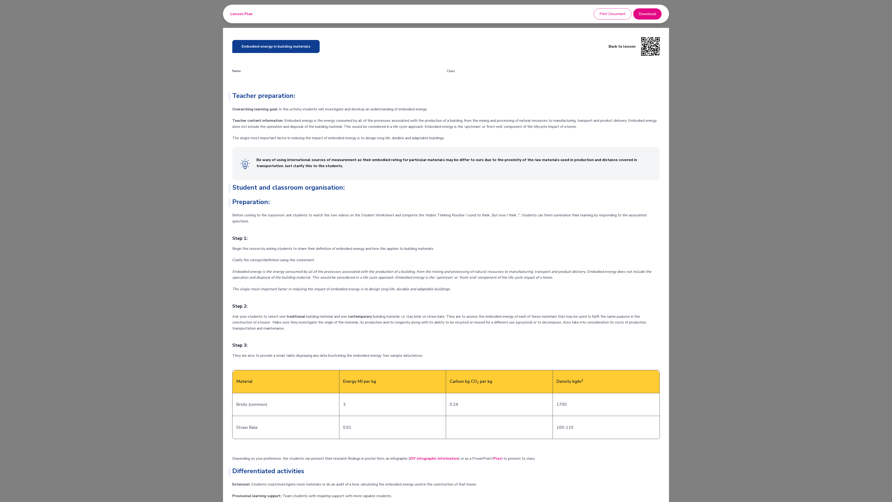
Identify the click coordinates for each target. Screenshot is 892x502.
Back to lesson (622, 46)
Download (647, 14)
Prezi (497, 458)
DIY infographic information (434, 458)
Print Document (613, 14)
